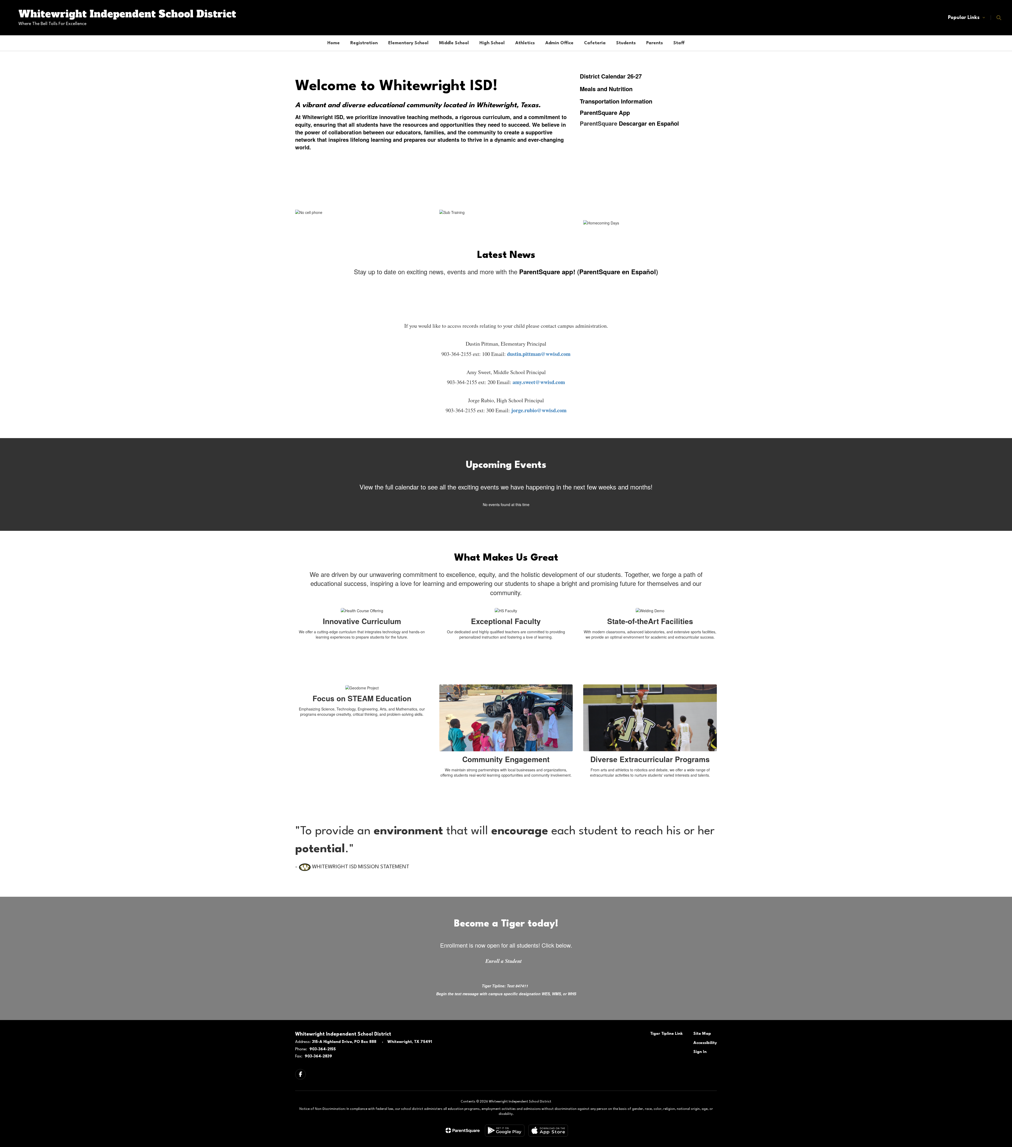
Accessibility (705, 1043)
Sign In (700, 1052)
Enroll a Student (503, 960)
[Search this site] (998, 17)
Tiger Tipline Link (666, 1034)
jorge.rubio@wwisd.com (539, 410)
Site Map (702, 1034)
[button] (966, 17)
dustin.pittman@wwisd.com (539, 354)
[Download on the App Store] (548, 1130)
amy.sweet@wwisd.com (539, 382)
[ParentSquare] (462, 1130)
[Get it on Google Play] (504, 1130)
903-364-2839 (318, 1056)
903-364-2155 (322, 1049)
